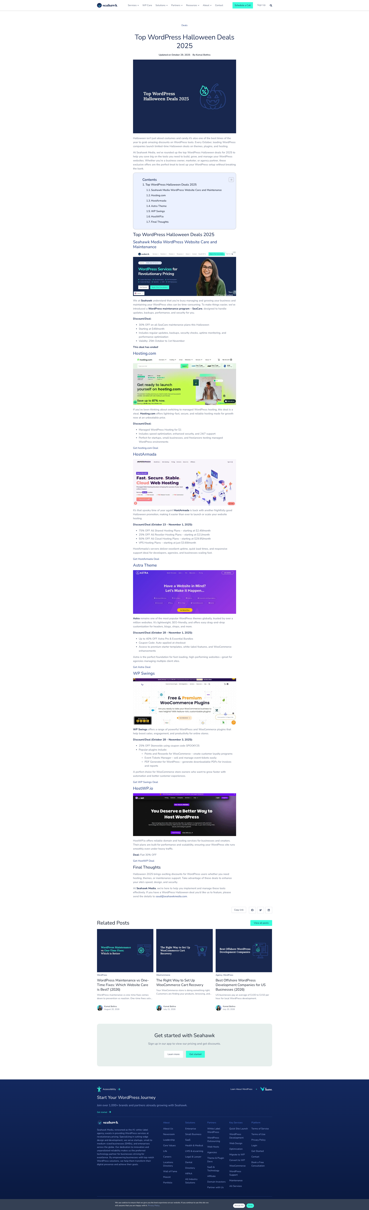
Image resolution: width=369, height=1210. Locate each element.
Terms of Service (260, 1128)
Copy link (239, 909)
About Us (168, 1128)
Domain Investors (216, 1181)
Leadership (169, 1139)
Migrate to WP (237, 1154)
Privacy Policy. (154, 1205)
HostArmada (158, 200)
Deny (250, 1205)
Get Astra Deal (141, 667)
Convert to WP (237, 1160)
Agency (219, 975)
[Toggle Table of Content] (230, 179)
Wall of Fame (170, 1171)
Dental (188, 1162)
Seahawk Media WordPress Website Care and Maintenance (186, 190)
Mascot (167, 1177)
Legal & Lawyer (193, 1156)
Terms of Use (258, 1134)
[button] (252, 910)
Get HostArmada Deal (146, 559)
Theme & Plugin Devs (215, 1159)
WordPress (102, 975)
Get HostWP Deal (143, 861)
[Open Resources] (198, 5)
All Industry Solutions (191, 1181)
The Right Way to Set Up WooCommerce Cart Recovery (179, 982)
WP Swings (158, 211)
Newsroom (169, 1134)
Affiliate (211, 1176)
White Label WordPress (213, 1130)
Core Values (169, 1145)
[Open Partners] (182, 5)
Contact (255, 1156)
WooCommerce (163, 975)
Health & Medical (194, 1145)
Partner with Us (215, 1187)
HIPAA (188, 1173)
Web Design (235, 1143)
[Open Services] (138, 5)
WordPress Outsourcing (213, 1139)
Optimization (236, 1149)
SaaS (187, 1139)
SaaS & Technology (213, 1169)
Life (165, 1151)
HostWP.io (157, 216)
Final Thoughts (160, 222)
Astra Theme (159, 206)
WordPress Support (235, 1173)
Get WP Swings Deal (145, 782)
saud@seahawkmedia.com (171, 896)
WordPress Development (236, 1136)
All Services (235, 1186)
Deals (184, 25)
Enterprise (190, 1128)
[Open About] (211, 5)
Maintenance (236, 1180)
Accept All (239, 1205)
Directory (190, 1168)
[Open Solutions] (167, 5)
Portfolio (167, 1182)
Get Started (257, 1151)
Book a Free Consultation (258, 1164)
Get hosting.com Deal (145, 448)
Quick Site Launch (238, 1128)
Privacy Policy (258, 1139)
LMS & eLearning (194, 1151)
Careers (167, 1156)
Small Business (193, 1134)
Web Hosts (213, 1146)
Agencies (212, 1152)
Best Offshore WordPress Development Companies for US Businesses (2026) (241, 985)
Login (254, 1145)
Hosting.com (158, 195)
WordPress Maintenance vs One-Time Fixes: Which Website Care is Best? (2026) (123, 985)
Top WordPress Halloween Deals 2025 (171, 185)
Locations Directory (168, 1164)
